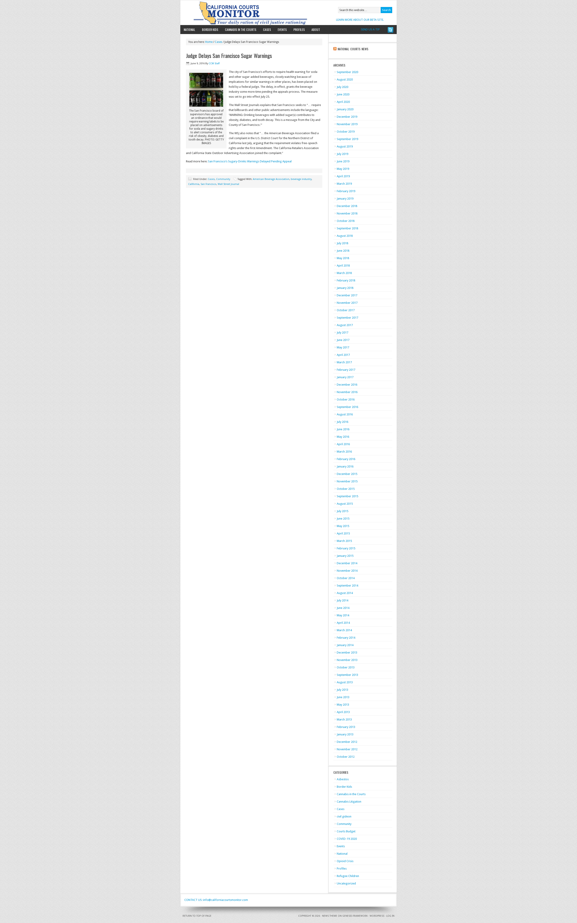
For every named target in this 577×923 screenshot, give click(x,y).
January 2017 (345, 377)
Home (209, 42)
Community (223, 179)
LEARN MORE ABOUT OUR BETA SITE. (360, 19)
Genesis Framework (355, 915)
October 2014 (346, 578)
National (189, 29)
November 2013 (347, 660)
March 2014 (344, 630)
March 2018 (344, 273)
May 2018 (343, 258)
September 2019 (347, 139)
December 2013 (347, 652)
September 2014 (347, 585)
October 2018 (346, 221)
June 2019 (343, 161)
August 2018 (345, 235)
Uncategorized (346, 883)
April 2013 (343, 712)
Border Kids (210, 29)
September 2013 (347, 675)
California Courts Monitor (232, 12)
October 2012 (346, 756)
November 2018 (347, 213)
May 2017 (343, 347)
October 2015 (346, 488)
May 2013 (343, 704)
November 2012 (347, 749)
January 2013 (345, 734)
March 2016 (344, 451)
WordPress (377, 915)
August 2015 (345, 503)
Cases (267, 29)
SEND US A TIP (370, 29)
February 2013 (346, 727)
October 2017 (346, 310)
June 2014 (343, 608)
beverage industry (301, 179)
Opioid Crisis (345, 861)
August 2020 (345, 79)
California (193, 184)
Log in (390, 915)
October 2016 (346, 399)
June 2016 (343, 429)
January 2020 (345, 109)
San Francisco (208, 184)
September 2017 (347, 317)
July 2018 (342, 243)
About (314, 29)
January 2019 (345, 198)
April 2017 (343, 355)
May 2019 (343, 168)
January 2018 (345, 288)
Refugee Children (348, 876)
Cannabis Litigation (349, 801)
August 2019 (345, 146)
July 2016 (342, 422)
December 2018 (347, 206)
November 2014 (347, 570)
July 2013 (342, 689)
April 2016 (343, 444)
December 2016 (347, 384)
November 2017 (347, 302)
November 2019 (347, 124)
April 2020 (343, 102)
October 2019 (346, 131)
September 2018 (347, 228)
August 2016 (345, 414)
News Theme (329, 915)
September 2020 (347, 72)
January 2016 (345, 466)
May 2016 (343, 436)
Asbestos (343, 779)
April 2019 (343, 176)
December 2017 (347, 295)
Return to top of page (197, 915)
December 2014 (347, 563)
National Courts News (353, 48)
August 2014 (345, 593)
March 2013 (344, 719)
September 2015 (347, 496)
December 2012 (347, 741)
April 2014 (343, 622)
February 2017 (346, 369)
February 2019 (346, 191)
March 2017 (344, 362)
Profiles (299, 29)
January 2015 (345, 555)
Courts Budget (346, 831)
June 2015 (343, 518)
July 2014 (342, 600)
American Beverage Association (271, 179)
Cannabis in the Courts (240, 29)
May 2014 (343, 615)
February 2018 (346, 280)
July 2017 (342, 332)
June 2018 (343, 250)
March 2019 (344, 183)
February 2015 (346, 548)
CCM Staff (214, 63)
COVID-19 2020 (347, 838)
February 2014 (346, 637)
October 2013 (346, 667)
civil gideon (344, 816)
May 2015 (343, 526)
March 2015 (344, 541)
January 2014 (345, 645)
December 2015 (347, 474)
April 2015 (343, 533)
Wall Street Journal (228, 184)
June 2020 (343, 94)
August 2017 (345, 325)
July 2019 (342, 154)
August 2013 (345, 682)
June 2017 (343, 340)
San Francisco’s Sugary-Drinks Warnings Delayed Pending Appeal (250, 161)
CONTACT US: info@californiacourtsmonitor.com (216, 900)
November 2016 (347, 392)
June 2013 (343, 697)
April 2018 (343, 265)
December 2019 (347, 116)
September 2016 (347, 407)
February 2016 (346, 459)
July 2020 (342, 87)
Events (282, 29)
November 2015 (347, 481)
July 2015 (342, 511)
